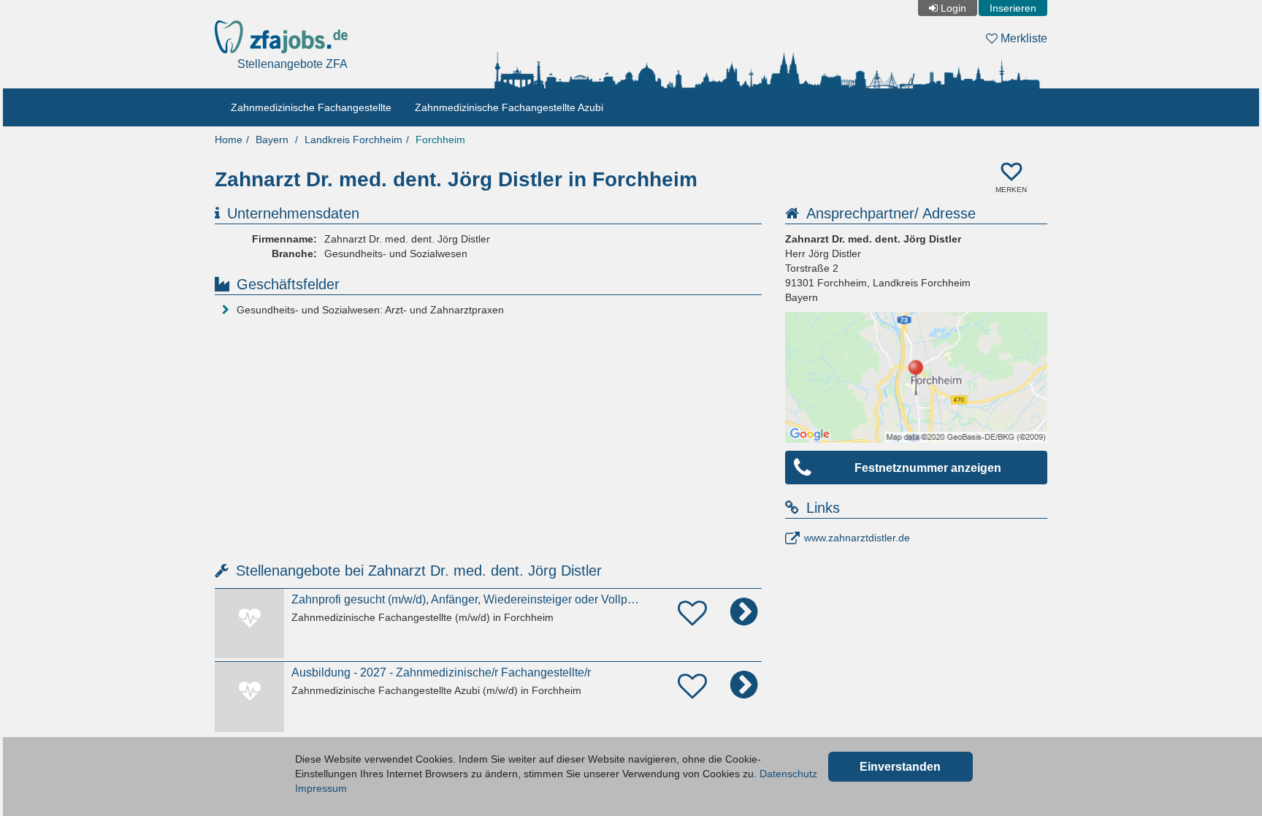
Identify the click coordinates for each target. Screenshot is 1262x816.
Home (228, 139)
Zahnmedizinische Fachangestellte (311, 107)
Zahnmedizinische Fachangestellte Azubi (509, 107)
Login (953, 8)
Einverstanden (900, 766)
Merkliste (1022, 38)
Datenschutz (788, 773)
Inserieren (1013, 8)
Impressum (321, 788)
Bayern (272, 139)
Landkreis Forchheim (353, 139)
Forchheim (440, 139)
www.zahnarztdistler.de (857, 538)
